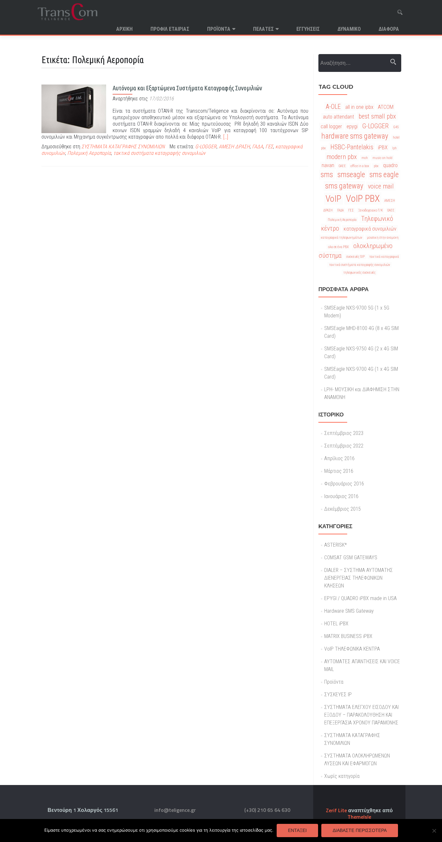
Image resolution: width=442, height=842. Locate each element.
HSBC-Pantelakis (351, 147)
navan (328, 165)
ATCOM (385, 107)
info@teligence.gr (175, 810)
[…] (225, 137)
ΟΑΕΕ (390, 210)
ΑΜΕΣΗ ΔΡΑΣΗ (234, 146)
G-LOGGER (205, 146)
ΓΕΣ (269, 146)
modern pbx (341, 157)
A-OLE (333, 106)
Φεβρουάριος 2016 (344, 484)
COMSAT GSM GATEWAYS (350, 557)
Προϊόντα (218, 29)
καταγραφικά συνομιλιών (370, 229)
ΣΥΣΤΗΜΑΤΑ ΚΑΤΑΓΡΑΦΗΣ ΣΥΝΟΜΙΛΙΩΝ (123, 146)
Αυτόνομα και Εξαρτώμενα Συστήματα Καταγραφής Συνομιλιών (187, 88)
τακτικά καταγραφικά (384, 257)
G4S (396, 127)
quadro (390, 165)
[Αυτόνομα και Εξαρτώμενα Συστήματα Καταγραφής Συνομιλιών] (73, 108)
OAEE (342, 166)
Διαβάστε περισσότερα (360, 830)
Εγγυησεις (308, 29)
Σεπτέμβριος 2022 (343, 446)
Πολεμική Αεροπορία (89, 153)
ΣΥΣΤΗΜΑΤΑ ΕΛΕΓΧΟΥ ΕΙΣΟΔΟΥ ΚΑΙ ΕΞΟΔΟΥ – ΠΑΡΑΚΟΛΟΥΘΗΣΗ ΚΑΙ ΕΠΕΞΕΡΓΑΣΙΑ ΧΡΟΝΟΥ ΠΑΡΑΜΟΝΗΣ (361, 715)
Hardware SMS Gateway (349, 611)
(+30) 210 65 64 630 (267, 810)
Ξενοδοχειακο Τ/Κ (370, 210)
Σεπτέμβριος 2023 (343, 433)
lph (394, 148)
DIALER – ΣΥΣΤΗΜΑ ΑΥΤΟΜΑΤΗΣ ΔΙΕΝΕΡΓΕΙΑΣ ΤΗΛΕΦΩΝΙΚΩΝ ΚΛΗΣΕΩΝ (358, 578)
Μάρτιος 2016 (338, 471)
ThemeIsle (359, 817)
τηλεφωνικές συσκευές (359, 272)
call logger (331, 126)
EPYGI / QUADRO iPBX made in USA (360, 598)
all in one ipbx (359, 107)
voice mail (381, 186)
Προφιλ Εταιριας (169, 29)
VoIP (333, 198)
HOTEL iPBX (336, 623)
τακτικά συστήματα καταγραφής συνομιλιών (159, 153)
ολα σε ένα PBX (338, 247)
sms (327, 174)
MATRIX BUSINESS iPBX (348, 636)
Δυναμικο (349, 29)
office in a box (359, 166)
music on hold (382, 158)
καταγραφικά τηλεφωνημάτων (341, 237)
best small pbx (377, 116)
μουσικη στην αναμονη (383, 237)
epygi (352, 126)
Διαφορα (389, 29)
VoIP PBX (363, 198)
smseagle (351, 174)
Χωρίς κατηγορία (341, 776)
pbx (376, 166)
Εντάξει (297, 830)
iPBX (383, 147)
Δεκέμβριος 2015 (342, 509)
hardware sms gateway (354, 136)
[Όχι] (434, 830)
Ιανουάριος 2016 (341, 496)
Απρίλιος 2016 (339, 458)
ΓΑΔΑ (257, 146)
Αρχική (124, 29)
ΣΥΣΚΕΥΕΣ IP (338, 694)
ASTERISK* (335, 545)
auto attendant (338, 117)
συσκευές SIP (355, 257)
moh (364, 158)
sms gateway (344, 186)
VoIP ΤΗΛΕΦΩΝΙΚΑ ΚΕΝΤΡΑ (352, 649)
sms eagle (384, 174)
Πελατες (263, 29)
